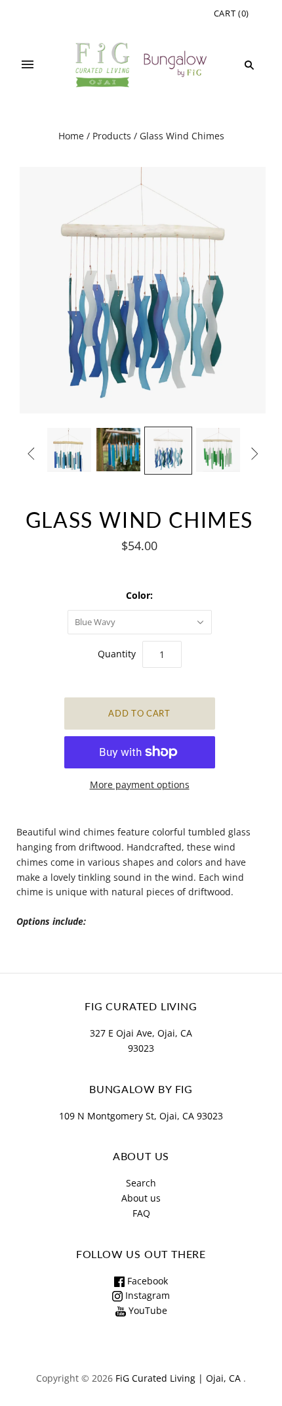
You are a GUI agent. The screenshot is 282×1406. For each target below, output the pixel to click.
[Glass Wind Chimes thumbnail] (69, 450)
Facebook (146, 1281)
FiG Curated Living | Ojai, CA (178, 1378)
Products (111, 135)
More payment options (140, 784)
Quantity (117, 653)
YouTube (146, 1310)
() (231, 13)
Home (71, 135)
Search (141, 1183)
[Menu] (27, 65)
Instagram (146, 1295)
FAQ (141, 1213)
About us (141, 1198)
